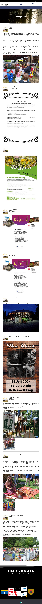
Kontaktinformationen (26, 3)
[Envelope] (38, 1)
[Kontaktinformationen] (21, 4)
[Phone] (36, 1)
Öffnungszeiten (35, 3)
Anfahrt (13, 3)
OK (21, 602)
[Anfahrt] (11, 4)
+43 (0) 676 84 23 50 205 (21, 571)
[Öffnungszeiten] (32, 4)
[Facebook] (41, 1)
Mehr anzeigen (6, 408)
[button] (1, 7)
